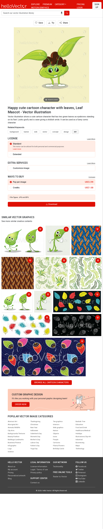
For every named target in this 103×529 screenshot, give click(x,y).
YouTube (81, 478)
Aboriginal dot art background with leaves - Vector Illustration (17, 260)
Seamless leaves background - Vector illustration (83, 260)
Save (40, 23)
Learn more (17, 149)
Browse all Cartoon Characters (51, 382)
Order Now (20, 404)
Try (52, 23)
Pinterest (82, 472)
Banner (26, 132)
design (66, 132)
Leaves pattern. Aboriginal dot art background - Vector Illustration (85, 231)
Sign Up (97, 6)
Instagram (82, 475)
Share (65, 23)
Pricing (81, 4)
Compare (92, 177)
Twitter (81, 469)
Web (35, 132)
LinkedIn (81, 481)
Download (52, 204)
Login (79, 7)
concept (55, 132)
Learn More (91, 139)
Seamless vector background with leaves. (72, 293)
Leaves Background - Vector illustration (48, 260)
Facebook (82, 466)
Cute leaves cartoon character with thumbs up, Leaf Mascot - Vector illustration (57, 232)
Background (14, 132)
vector (45, 132)
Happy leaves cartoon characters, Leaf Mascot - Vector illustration (19, 229)
